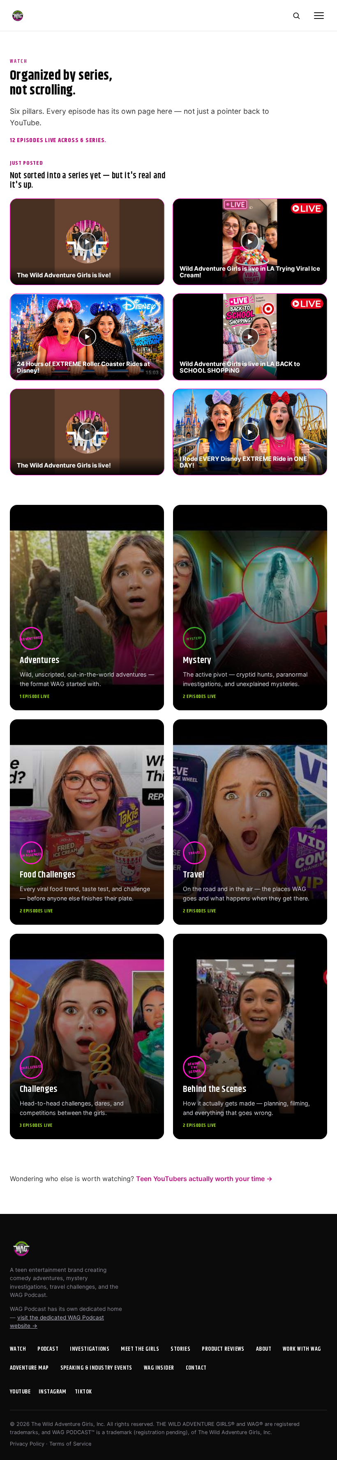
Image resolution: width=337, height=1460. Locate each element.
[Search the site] (296, 15)
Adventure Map (29, 1367)
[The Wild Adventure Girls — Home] (17, 15)
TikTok (83, 1391)
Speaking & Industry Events (96, 1367)
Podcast (47, 1349)
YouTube (20, 1391)
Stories (180, 1349)
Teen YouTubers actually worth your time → (204, 1178)
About (263, 1349)
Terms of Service (70, 1444)
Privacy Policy (27, 1444)
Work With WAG (302, 1349)
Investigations (89, 1349)
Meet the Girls (140, 1349)
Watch (18, 1349)
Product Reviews (223, 1349)
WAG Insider (159, 1367)
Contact (196, 1367)
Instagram (53, 1391)
